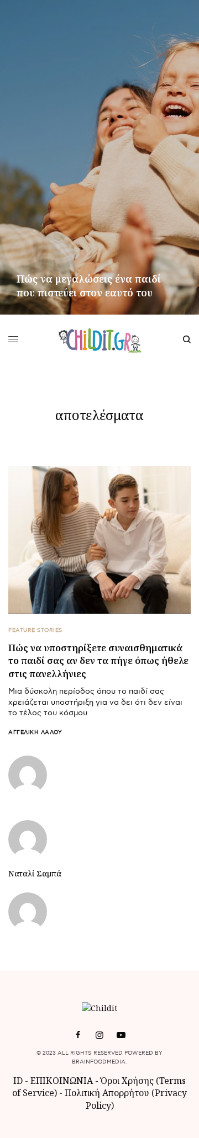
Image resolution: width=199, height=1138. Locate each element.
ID (18, 1081)
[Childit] (99, 339)
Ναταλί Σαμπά (34, 874)
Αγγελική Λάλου (35, 732)
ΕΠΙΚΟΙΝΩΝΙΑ (62, 1081)
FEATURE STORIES (35, 630)
